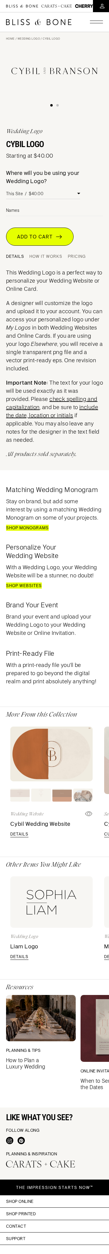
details (19, 834)
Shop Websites (24, 585)
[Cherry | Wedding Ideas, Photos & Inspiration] (84, 6)
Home (10, 39)
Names (12, 210)
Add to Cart (36, 236)
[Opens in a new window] (9, 1140)
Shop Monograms (27, 527)
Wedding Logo (29, 39)
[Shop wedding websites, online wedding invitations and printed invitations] (38, 22)
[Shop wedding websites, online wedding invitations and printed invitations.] (22, 6)
